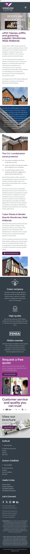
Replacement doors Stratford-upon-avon (13, 543)
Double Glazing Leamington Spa (19, 539)
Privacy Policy (6, 484)
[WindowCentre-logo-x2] (8, 3)
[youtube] (14, 502)
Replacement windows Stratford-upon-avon (12, 540)
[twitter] (7, 502)
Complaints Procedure (9, 490)
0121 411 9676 (8, 465)
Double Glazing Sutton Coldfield (9, 536)
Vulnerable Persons (8, 488)
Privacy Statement (7, 486)
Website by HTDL (15, 550)
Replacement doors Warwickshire (20, 544)
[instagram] (10, 502)
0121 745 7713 (8, 445)
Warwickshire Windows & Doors (13, 537)
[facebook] (3, 502)
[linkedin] (17, 502)
